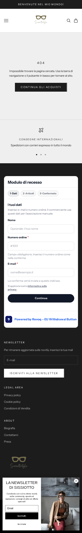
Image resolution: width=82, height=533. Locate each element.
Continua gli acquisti (41, 87)
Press (7, 441)
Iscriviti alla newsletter (34, 373)
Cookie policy (12, 402)
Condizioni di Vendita (17, 408)
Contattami (11, 435)
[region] (41, 138)
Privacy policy (12, 395)
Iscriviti (22, 516)
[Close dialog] (76, 481)
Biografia (9, 428)
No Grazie (22, 524)
